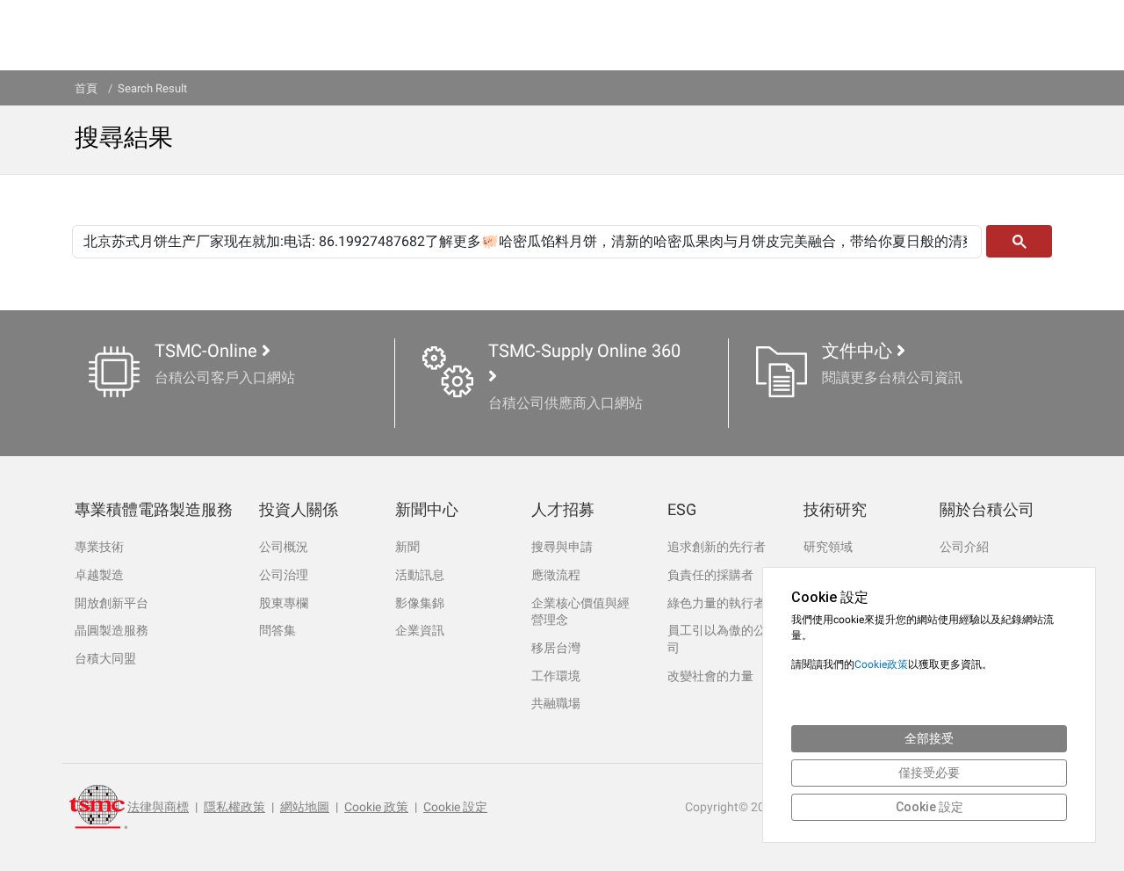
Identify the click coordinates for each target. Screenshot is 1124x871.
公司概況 (283, 547)
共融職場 (555, 703)
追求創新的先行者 (716, 547)
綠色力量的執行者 (716, 603)
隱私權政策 (234, 807)
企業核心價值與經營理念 (580, 612)
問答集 (277, 630)
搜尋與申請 (562, 547)
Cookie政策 (881, 664)
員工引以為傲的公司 (716, 639)
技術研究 (835, 509)
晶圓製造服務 (111, 630)
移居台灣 (555, 648)
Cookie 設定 (455, 807)
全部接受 (929, 738)
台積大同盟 (105, 658)
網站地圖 (304, 807)
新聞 (407, 547)
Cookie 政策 (376, 807)
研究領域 (828, 547)
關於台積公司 (987, 509)
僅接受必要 (929, 773)
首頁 (86, 88)
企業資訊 (419, 630)
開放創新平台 (111, 603)
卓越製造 (99, 575)
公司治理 (283, 575)
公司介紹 (964, 547)
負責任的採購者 (710, 575)
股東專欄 (283, 603)
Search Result (152, 88)
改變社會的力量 (710, 676)
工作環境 (555, 676)
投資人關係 (298, 509)
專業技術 (99, 547)
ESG (681, 509)
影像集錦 (419, 603)
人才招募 (562, 509)
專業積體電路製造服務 (154, 509)
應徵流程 (555, 575)
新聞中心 (426, 509)
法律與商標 (158, 807)
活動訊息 (419, 575)
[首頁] (98, 807)
